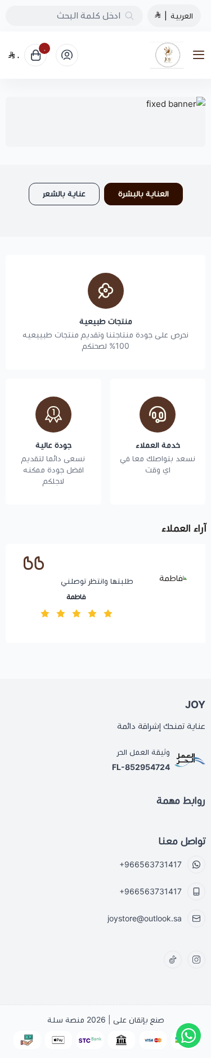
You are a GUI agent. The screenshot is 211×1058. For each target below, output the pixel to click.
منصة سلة (65, 1020)
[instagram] (196, 960)
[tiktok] (173, 960)
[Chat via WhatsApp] (188, 1035)
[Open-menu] (200, 55)
